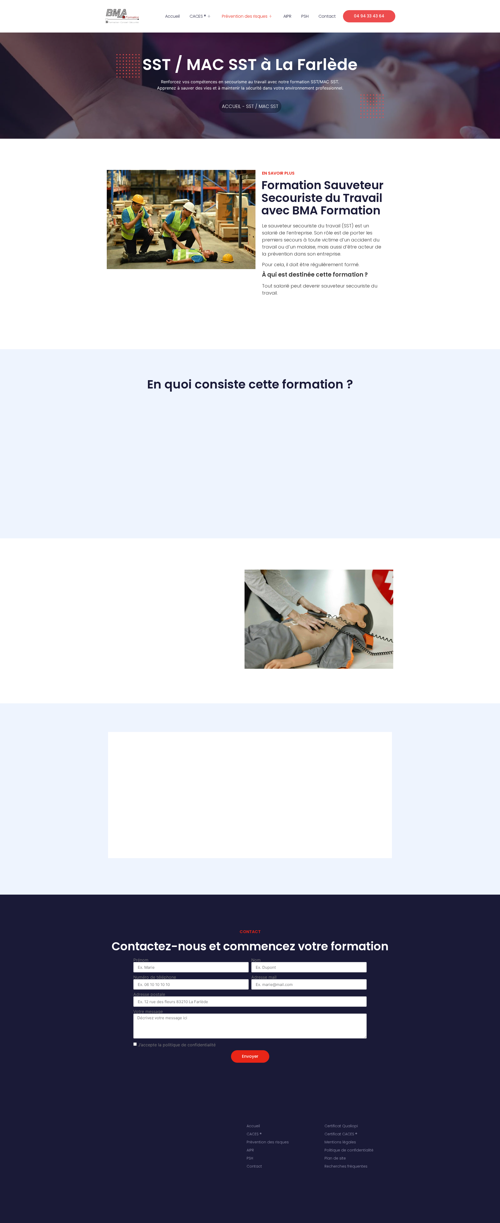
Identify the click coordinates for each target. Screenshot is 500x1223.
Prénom (140, 960)
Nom (256, 960)
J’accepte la (177, 1044)
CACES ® (198, 16)
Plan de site (335, 1158)
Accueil (172, 16)
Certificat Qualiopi (341, 1126)
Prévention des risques (244, 16)
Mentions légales (340, 1142)
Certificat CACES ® (340, 1134)
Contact (327, 16)
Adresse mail (264, 977)
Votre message (148, 1011)
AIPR (287, 16)
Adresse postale (149, 994)
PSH (305, 16)
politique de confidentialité (189, 1044)
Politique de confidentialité (348, 1150)
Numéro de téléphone (154, 977)
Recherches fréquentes (345, 1166)
